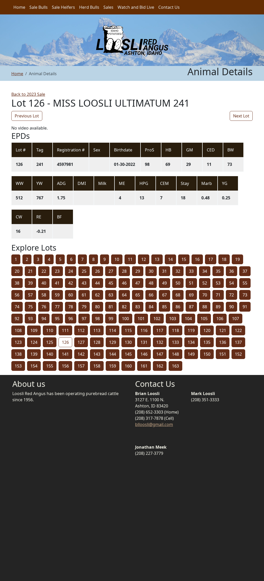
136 (222, 342)
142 (81, 354)
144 (112, 354)
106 (219, 318)
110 (49, 330)
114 (112, 330)
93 (30, 318)
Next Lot (241, 116)
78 (70, 307)
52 (204, 283)
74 (17, 307)
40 (44, 283)
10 (116, 259)
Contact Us (169, 7)
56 (17, 295)
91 (245, 307)
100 (125, 318)
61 (84, 295)
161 (144, 366)
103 (172, 318)
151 (222, 354)
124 (33, 342)
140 (49, 354)
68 (178, 295)
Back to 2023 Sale (28, 94)
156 (65, 366)
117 (159, 330)
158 (96, 366)
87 (191, 307)
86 (178, 307)
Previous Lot (27, 116)
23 (57, 271)
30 (151, 271)
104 (188, 318)
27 (111, 271)
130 (128, 342)
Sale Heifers (63, 7)
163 (175, 366)
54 (231, 283)
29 (137, 271)
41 (57, 283)
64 (124, 295)
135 (206, 342)
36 (231, 271)
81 (111, 307)
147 (159, 354)
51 (191, 283)
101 (141, 318)
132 (159, 342)
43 (84, 283)
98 (97, 318)
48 (151, 283)
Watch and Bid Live (136, 7)
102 (156, 318)
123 (18, 342)
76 (44, 307)
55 (245, 283)
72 (231, 295)
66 (151, 295)
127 (81, 342)
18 (224, 259)
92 (17, 318)
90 (231, 307)
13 (157, 259)
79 (84, 307)
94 (44, 318)
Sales (108, 7)
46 (124, 283)
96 (70, 318)
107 (235, 318)
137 (238, 342)
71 (218, 295)
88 (204, 307)
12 (143, 259)
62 (97, 295)
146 (144, 354)
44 (97, 283)
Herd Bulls (89, 7)
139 (33, 354)
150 (206, 354)
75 (30, 307)
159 (112, 366)
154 (33, 366)
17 (210, 259)
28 (124, 271)
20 (17, 271)
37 (245, 271)
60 (70, 295)
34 (204, 271)
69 (191, 295)
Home (19, 7)
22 (44, 271)
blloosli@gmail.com (154, 424)
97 (84, 318)
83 (137, 307)
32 (178, 271)
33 (191, 271)
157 (81, 366)
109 (33, 330)
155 (49, 366)
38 (17, 283)
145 (128, 354)
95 (57, 318)
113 (96, 330)
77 (57, 307)
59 (57, 295)
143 (96, 354)
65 (137, 295)
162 (159, 366)
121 (222, 330)
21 (30, 271)
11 (130, 259)
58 (44, 295)
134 (191, 342)
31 (164, 271)
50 (178, 283)
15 (184, 259)
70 (204, 295)
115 (128, 330)
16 (197, 259)
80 (97, 307)
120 (206, 330)
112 (81, 330)
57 (30, 295)
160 (128, 366)
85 (164, 307)
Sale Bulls (38, 7)
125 (49, 342)
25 (84, 271)
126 (65, 342)
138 (18, 354)
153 (18, 366)
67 (164, 295)
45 (111, 283)
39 (30, 283)
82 (124, 307)
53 (218, 283)
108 (18, 330)
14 (170, 259)
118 (175, 330)
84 (151, 307)
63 (111, 295)
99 (111, 318)
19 (237, 259)
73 (245, 295)
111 (65, 330)
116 (144, 330)
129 (112, 342)
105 (204, 318)
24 (70, 271)
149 (191, 354)
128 (96, 342)
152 (238, 354)
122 (238, 330)
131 (144, 342)
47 (137, 283)
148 (175, 354)
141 (65, 354)
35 (218, 271)
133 (175, 342)
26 (97, 271)
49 (164, 283)
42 (70, 283)
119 (191, 330)
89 (218, 307)
